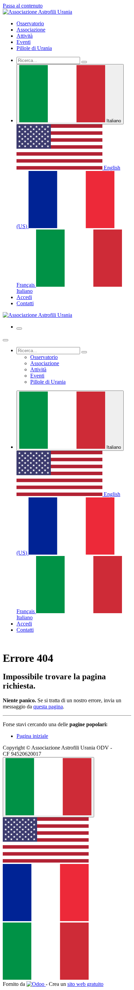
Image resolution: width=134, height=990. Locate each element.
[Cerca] (84, 62)
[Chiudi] (5, 340)
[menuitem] (30, 23)
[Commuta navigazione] (19, 328)
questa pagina (48, 706)
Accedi (24, 297)
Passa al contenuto (23, 6)
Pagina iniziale (32, 736)
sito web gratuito (85, 984)
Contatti (25, 303)
